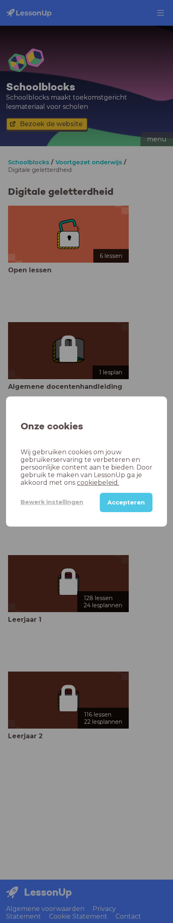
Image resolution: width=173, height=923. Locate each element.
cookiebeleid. (98, 482)
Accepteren (126, 502)
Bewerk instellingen (52, 502)
